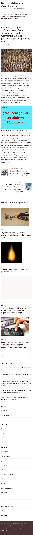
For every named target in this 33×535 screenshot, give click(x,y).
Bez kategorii (5, 415)
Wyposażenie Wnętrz (7, 506)
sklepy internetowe (7, 488)
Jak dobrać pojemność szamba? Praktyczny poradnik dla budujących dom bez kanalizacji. (16, 369)
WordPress (4, 530)
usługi (3, 24)
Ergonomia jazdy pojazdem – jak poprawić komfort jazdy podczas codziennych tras (15, 398)
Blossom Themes (13, 528)
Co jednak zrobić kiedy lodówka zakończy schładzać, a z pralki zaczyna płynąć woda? (16, 235)
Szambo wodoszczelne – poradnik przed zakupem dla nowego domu (16, 375)
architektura (5, 411)
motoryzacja (4, 451)
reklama (3, 470)
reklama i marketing (7, 474)
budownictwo (5, 424)
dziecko (3, 433)
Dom (2, 429)
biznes (3, 420)
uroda (3, 497)
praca (3, 461)
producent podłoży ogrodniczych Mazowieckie (16, 117)
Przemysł (4, 465)
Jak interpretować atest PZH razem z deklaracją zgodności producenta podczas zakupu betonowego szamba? (16, 383)
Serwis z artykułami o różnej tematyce (12, 4)
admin (3, 45)
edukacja (4, 438)
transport (4, 492)
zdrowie (3, 511)
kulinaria (4, 447)
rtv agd (3, 483)
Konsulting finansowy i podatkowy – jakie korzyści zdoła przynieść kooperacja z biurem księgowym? (15, 344)
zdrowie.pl (4, 515)
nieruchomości (5, 456)
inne (2, 442)
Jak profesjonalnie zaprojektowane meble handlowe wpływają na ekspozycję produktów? (16, 391)
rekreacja (4, 479)
